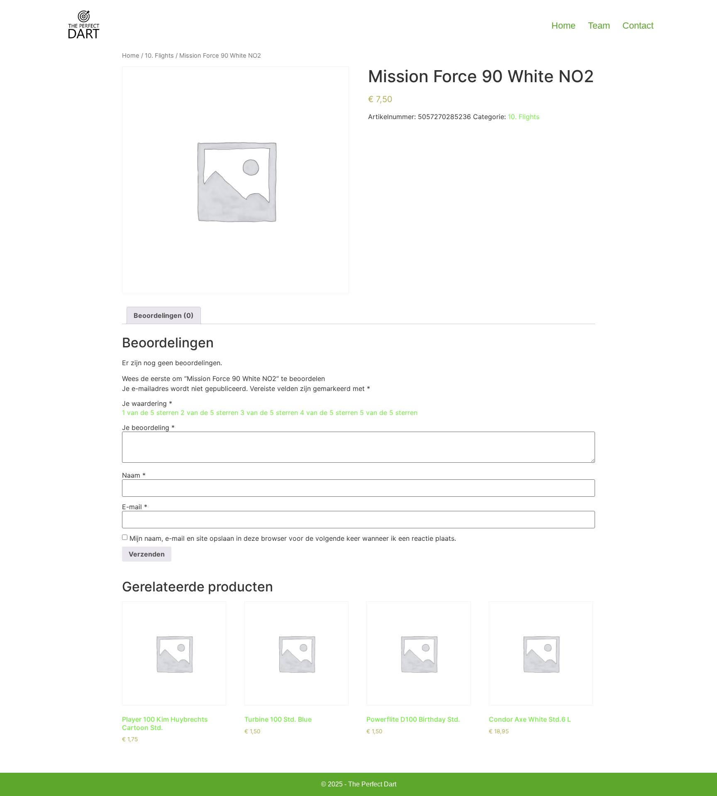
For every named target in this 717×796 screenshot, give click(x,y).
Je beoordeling (148, 427)
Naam (134, 475)
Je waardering (147, 403)
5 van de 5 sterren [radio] (388, 412)
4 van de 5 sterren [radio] (329, 412)
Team (599, 25)
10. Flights (159, 55)
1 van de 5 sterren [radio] (150, 412)
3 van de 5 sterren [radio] (269, 412)
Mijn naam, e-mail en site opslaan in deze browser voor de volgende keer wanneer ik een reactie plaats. (292, 538)
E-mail (134, 506)
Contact (638, 25)
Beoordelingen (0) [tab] (164, 315)
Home (563, 25)
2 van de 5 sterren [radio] (209, 412)
